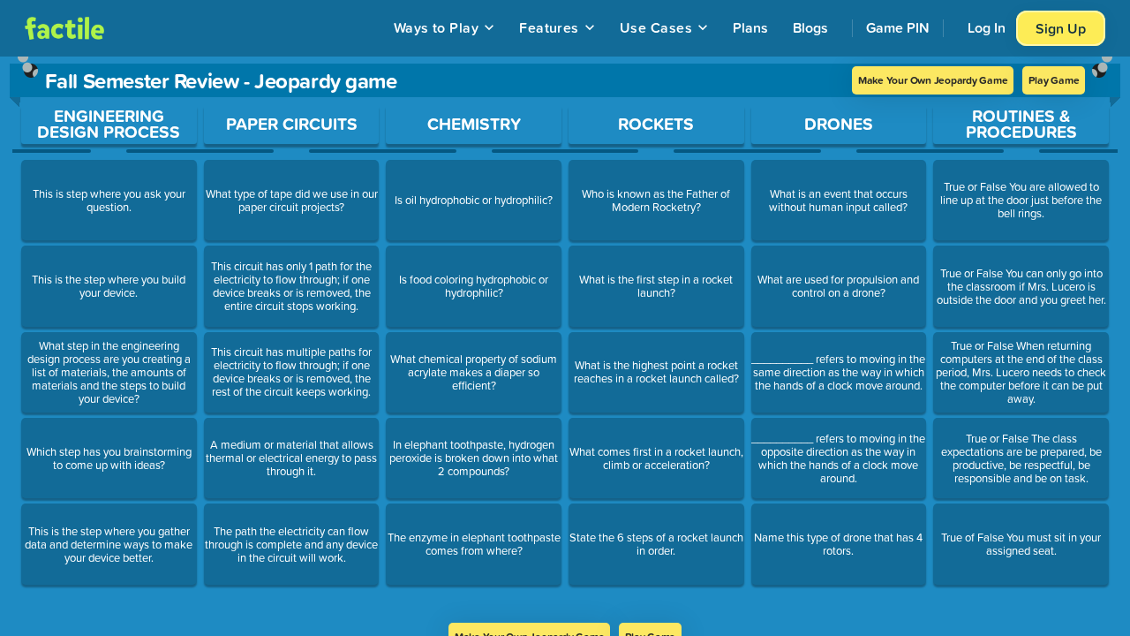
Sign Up (1061, 28)
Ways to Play (436, 27)
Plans (750, 27)
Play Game (1053, 79)
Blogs (810, 27)
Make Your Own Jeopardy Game (933, 79)
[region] (565, 340)
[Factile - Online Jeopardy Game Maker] (64, 28)
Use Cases (656, 27)
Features (549, 27)
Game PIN (898, 27)
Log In (987, 27)
